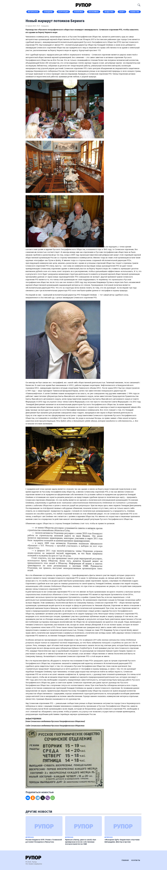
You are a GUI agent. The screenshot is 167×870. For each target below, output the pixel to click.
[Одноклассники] (33, 798)
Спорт (122, 12)
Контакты (135, 860)
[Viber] (47, 798)
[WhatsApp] (52, 798)
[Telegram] (37, 798)
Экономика (94, 12)
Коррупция (63, 12)
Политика (78, 12)
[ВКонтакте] (28, 798)
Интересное (33, 12)
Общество (109, 12)
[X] (42, 798)
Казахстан (134, 12)
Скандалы (48, 12)
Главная (125, 860)
